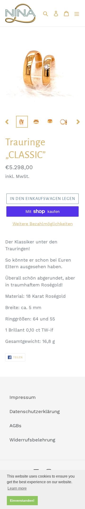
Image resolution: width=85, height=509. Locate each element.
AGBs (15, 425)
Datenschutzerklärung (34, 411)
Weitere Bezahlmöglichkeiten (43, 223)
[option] (22, 122)
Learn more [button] (17, 488)
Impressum (22, 397)
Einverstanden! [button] (22, 500)
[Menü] (77, 13)
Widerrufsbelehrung (32, 440)
